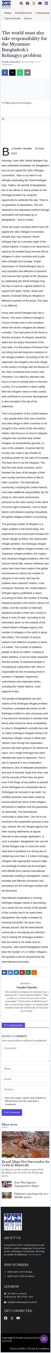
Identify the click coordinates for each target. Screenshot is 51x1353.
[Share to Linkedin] (16, 972)
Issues (28, 18)
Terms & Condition (38, 1348)
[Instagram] (46, 3)
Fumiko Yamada (10, 62)
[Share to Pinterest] (22, 972)
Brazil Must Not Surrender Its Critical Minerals (25, 1163)
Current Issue (13, 18)
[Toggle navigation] (21, 3)
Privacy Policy (18, 1348)
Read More (35, 1254)
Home (8, 13)
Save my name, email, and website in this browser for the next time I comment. (25, 1101)
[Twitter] (34, 3)
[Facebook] (28, 3)
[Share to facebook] (4, 972)
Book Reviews (23, 13)
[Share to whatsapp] (28, 972)
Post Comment (12, 1112)
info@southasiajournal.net (22, 1302)
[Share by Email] (34, 972)
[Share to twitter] (10, 972)
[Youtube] (40, 3)
